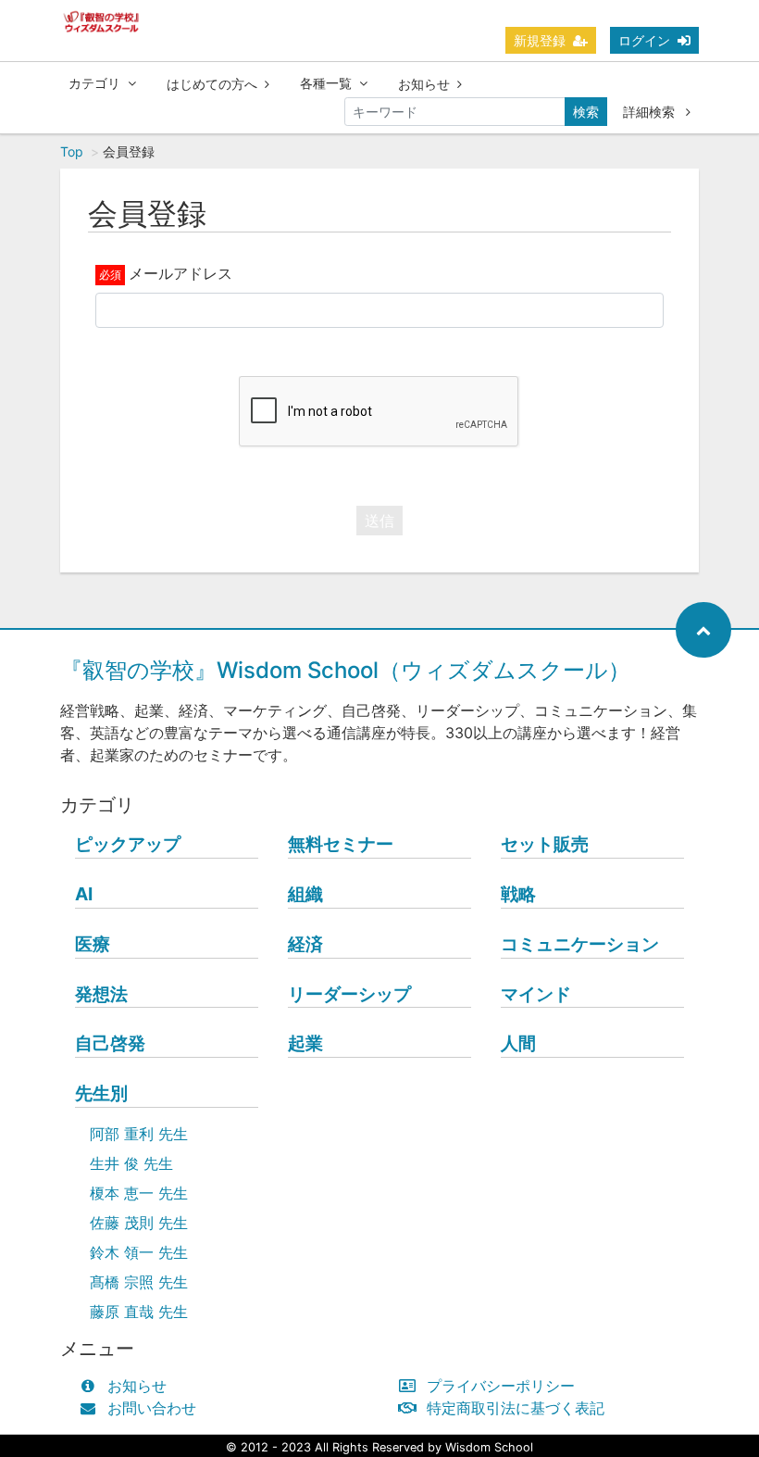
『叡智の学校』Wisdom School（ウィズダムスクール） (345, 670)
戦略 (518, 894)
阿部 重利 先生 (139, 1133)
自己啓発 (110, 1043)
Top (71, 151)
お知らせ (424, 84)
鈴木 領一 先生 (139, 1252)
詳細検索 (650, 111)
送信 (379, 520)
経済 (305, 944)
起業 (305, 1043)
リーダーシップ (349, 994)
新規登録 (540, 40)
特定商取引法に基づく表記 (515, 1408)
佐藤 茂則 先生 (139, 1222)
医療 (92, 944)
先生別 (101, 1093)
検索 (586, 111)
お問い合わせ (151, 1408)
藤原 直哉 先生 (139, 1311)
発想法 (101, 994)
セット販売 (545, 844)
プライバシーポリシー (501, 1385)
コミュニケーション (580, 944)
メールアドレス (180, 273)
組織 (305, 894)
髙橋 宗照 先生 (139, 1282)
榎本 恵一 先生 (139, 1193)
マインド (536, 994)
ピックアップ (127, 844)
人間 (518, 1043)
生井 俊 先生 (131, 1163)
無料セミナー (340, 844)
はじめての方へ (212, 84)
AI (84, 894)
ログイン (644, 40)
